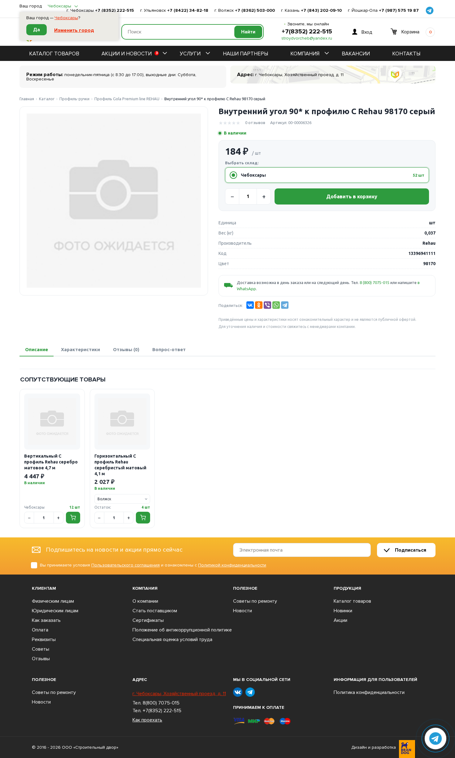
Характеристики (80, 349)
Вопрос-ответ (169, 349)
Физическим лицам (53, 601)
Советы (40, 649)
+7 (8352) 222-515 (114, 10)
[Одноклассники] (258, 305)
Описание (36, 349)
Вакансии (356, 53)
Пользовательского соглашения (125, 565)
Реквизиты (44, 639)
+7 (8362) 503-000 (255, 10)
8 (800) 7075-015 (374, 282)
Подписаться (410, 550)
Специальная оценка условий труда (172, 639)
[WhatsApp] (276, 305)
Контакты (406, 53)
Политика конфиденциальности (369, 692)
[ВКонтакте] (250, 305)
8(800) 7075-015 (161, 703)
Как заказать (46, 620)
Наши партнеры (245, 53)
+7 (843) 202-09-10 (321, 10)
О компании (145, 601)
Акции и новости (130, 53)
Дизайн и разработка (373, 747)
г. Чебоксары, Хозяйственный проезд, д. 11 (179, 694)
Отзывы (41, 659)
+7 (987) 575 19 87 (399, 10)
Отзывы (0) (126, 349)
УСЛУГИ (190, 53)
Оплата (40, 630)
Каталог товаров (54, 53)
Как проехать (147, 720)
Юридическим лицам (55, 611)
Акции (340, 620)
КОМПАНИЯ (304, 53)
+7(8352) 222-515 (307, 31)
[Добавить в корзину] (73, 517)
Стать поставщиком (154, 611)
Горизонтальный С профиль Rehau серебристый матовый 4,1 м (120, 465)
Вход (367, 32)
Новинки (343, 611)
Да (36, 30)
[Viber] (267, 305)
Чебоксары (66, 18)
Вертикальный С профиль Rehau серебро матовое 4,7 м (51, 462)
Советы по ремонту (255, 601)
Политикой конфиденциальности (232, 565)
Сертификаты (148, 620)
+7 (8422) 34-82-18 (187, 10)
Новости (242, 611)
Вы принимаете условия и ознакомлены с (153, 565)
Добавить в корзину (351, 196)
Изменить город (74, 30)
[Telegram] (284, 305)
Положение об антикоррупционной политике (182, 630)
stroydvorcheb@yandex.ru (306, 38)
